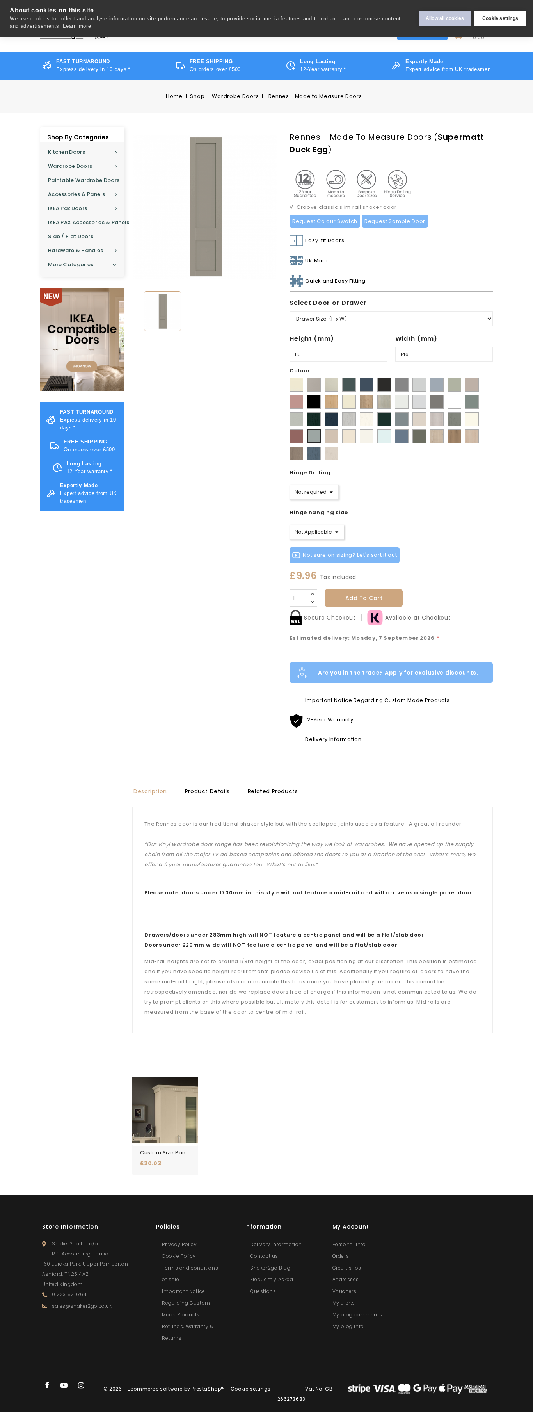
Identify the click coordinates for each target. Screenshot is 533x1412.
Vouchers (344, 1291)
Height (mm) (312, 338)
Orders (340, 1256)
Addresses (345, 1279)
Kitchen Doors (66, 152)
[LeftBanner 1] (82, 339)
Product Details (207, 791)
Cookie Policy (179, 1256)
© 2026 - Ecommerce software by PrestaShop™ (164, 1388)
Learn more (77, 26)
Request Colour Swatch (324, 221)
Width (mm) (416, 338)
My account (350, 1226)
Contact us (264, 1256)
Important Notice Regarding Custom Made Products (186, 1303)
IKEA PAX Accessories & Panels (86, 222)
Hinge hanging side (319, 512)
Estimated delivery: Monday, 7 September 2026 (364, 638)
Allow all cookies (445, 18)
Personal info (349, 1244)
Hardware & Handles (75, 250)
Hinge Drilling (310, 472)
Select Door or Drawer (328, 302)
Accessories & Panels (76, 194)
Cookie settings (500, 18)
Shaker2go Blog (270, 1267)
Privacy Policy (179, 1244)
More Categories (71, 264)
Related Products (273, 791)
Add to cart (364, 598)
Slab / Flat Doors (70, 236)
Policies (167, 1226)
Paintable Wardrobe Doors (83, 180)
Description (150, 791)
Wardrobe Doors (70, 166)
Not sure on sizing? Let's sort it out (350, 555)
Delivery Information (276, 1244)
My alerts (343, 1303)
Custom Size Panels (167, 1152)
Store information (70, 1226)
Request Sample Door (394, 221)
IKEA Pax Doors (67, 208)
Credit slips (346, 1267)
